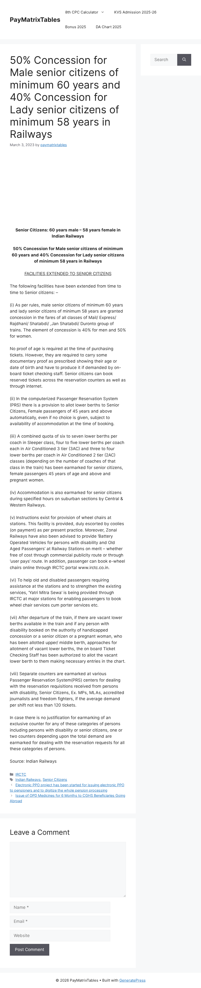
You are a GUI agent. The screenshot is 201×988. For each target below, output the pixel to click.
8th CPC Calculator (81, 12)
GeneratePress (132, 980)
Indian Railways (28, 779)
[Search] (184, 60)
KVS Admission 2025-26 (135, 12)
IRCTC (20, 774)
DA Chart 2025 (108, 27)
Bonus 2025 (75, 27)
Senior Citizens (55, 779)
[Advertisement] (68, 190)
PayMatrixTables (35, 19)
